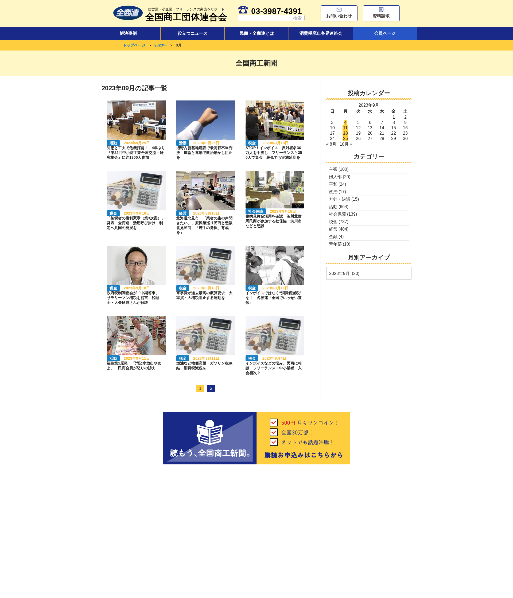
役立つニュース (193, 33)
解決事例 (128, 33)
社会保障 (337, 214)
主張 (333, 169)
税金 (333, 221)
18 (345, 133)
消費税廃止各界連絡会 (321, 33)
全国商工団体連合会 (186, 14)
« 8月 (331, 144)
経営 (333, 229)
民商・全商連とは (257, 33)
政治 (333, 191)
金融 (333, 236)
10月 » (346, 144)
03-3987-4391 (276, 10)
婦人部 (335, 176)
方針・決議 (339, 199)
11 (345, 128)
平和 (333, 184)
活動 (333, 206)
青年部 (335, 244)
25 (345, 138)
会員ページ (385, 33)
